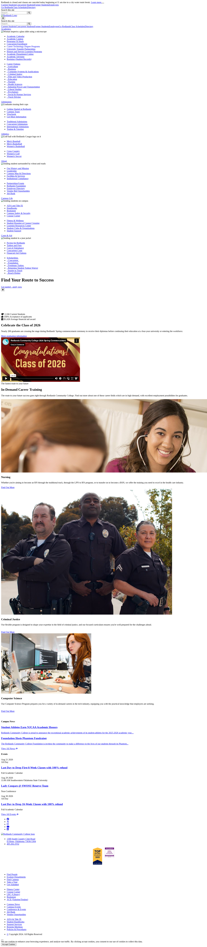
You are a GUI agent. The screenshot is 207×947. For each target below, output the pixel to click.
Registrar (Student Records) (19, 59)
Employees (54, 5)
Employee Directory (16, 188)
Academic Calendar (15, 36)
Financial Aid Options (16, 253)
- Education (12, 79)
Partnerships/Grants (15, 183)
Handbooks (12, 208)
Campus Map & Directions (19, 173)
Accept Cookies (8, 944)
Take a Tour (12, 882)
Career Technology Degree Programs (23, 46)
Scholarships (13, 258)
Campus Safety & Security (18, 213)
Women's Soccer (14, 156)
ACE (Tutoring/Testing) (17, 899)
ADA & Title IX (14, 919)
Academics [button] (6, 29)
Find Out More (8, 487)
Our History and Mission (18, 168)
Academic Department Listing (20, 54)
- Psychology (12, 92)
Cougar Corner (13, 216)
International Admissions (18, 126)
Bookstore (11, 211)
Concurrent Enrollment (17, 44)
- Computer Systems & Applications (23, 71)
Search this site (7, 10)
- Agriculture (12, 66)
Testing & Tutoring (15, 129)
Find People (12, 874)
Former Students (41, 5)
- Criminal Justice (14, 74)
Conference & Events (16, 909)
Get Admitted (13, 884)
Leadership (12, 171)
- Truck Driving (14, 97)
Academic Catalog (15, 39)
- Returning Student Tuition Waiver (22, 268)
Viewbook (11, 114)
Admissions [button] (6, 102)
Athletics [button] (5, 134)
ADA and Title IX (15, 205)
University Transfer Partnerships (21, 49)
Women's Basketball (16, 146)
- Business (11, 69)
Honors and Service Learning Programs (24, 51)
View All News (8, 748)
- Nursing (11, 82)
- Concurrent (13, 260)
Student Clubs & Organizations (20, 228)
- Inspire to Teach (14, 270)
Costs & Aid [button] (6, 235)
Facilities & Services (16, 176)
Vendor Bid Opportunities (18, 191)
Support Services (14, 924)
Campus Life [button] (7, 198)
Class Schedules (20, 7)
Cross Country (13, 151)
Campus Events (14, 907)
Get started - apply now (11, 287)
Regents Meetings (15, 927)
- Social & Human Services (19, 94)
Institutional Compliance (17, 178)
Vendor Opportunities (16, 914)
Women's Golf (13, 154)
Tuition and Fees (14, 245)
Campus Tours (13, 111)
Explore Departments (16, 877)
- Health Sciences (14, 84)
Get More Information (16, 117)
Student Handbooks (15, 922)
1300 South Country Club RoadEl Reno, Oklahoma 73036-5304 (21, 840)
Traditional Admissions (17, 121)
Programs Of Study (15, 41)
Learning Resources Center (19, 225)
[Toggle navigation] (3, 18)
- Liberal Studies (14, 89)
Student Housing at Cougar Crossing (23, 223)
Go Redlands (7, 7)
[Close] (103, 3)
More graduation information (14, 336)
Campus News (13, 904)
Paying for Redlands (16, 243)
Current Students (8, 5)
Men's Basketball (14, 144)
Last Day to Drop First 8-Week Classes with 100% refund (34, 767)
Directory (31, 7)
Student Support (14, 231)
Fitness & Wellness (15, 220)
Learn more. (96, 2)
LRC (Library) (13, 894)
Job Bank (11, 193)
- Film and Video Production (19, 76)
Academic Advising (15, 56)
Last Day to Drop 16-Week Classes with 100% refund (32, 804)
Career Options (13, 64)
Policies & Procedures (16, 929)
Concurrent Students (25, 5)
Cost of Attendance (15, 248)
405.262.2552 (13, 844)
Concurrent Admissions (17, 124)
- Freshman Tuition (15, 265)
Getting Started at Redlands (19, 109)
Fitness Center (13, 889)
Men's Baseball (13, 141)
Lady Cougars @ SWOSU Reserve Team (24, 785)
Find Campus (13, 879)
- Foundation (13, 263)
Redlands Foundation (16, 186)
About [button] (4, 161)
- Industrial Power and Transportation (23, 87)
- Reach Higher (13, 273)
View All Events (8, 814)
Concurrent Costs (14, 250)
